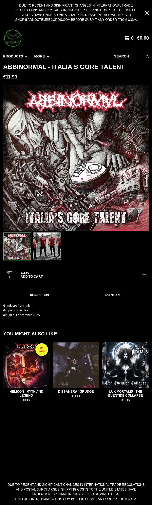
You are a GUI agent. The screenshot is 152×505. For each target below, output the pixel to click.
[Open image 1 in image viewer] (76, 158)
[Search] (147, 56)
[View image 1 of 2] (17, 246)
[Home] (12, 38)
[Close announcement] (147, 12)
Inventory (112, 294)
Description (39, 294)
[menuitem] (15, 56)
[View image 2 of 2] (47, 246)
